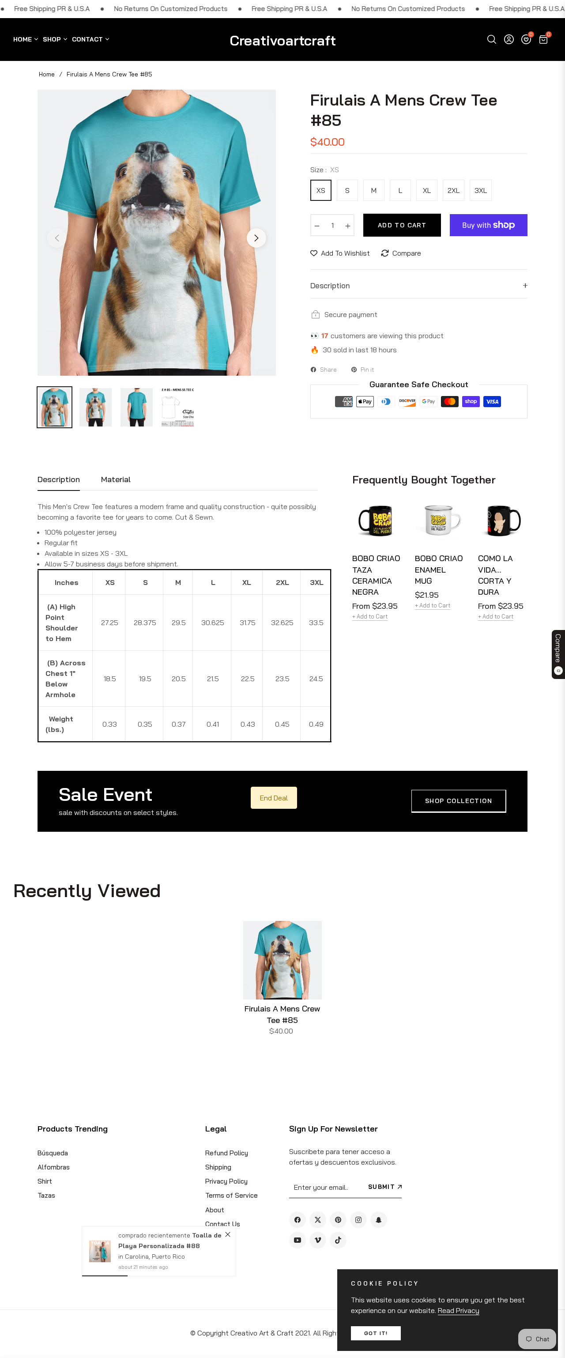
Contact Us (222, 1224)
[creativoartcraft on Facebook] (297, 1219)
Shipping (218, 1167)
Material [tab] (116, 479)
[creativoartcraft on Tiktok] (338, 1240)
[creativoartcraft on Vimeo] (317, 1240)
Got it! (376, 1333)
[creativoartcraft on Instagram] (358, 1219)
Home (47, 74)
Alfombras (54, 1167)
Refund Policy (226, 1153)
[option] (157, 233)
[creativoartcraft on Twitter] (317, 1219)
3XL (481, 190)
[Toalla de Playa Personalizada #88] (100, 1252)
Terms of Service (231, 1195)
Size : (324, 169)
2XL (454, 190)
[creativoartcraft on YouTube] (297, 1240)
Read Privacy (458, 1310)
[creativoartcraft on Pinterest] (338, 1219)
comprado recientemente (155, 1235)
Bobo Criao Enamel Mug (439, 569)
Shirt (45, 1181)
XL (427, 190)
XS (320, 190)
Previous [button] (57, 238)
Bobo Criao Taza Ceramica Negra (376, 575)
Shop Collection (458, 801)
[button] (491, 39)
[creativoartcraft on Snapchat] (378, 1219)
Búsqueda (53, 1153)
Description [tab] (59, 479)
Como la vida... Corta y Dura (495, 575)
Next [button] (256, 238)
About (214, 1210)
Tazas (46, 1195)
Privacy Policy (226, 1181)
